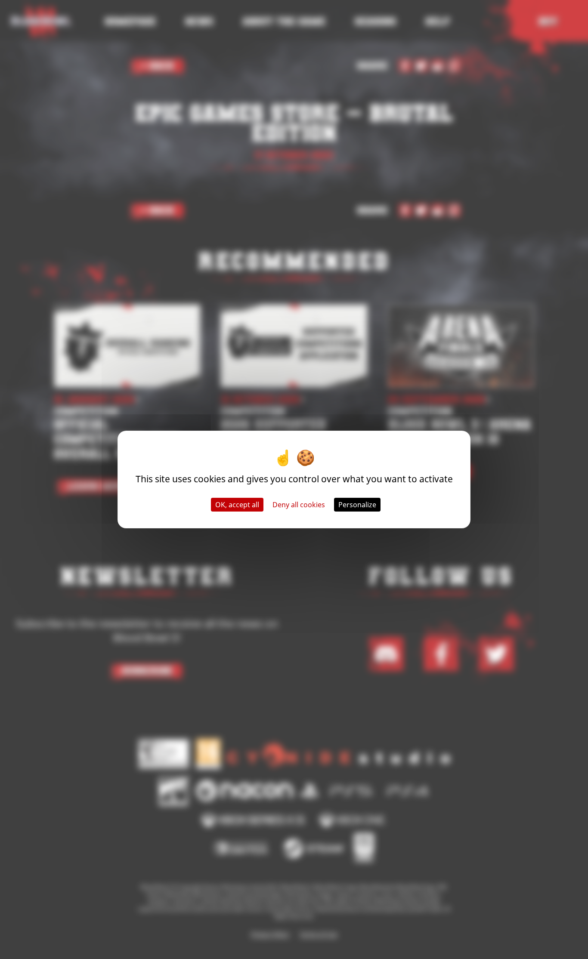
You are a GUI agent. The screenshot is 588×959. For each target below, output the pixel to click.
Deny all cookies (298, 504)
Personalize (357, 504)
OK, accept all (237, 504)
